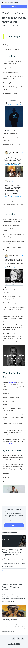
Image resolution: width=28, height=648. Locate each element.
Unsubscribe (13, 500)
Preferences (6, 500)
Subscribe (14, 6)
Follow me (21, 500)
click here (11, 444)
